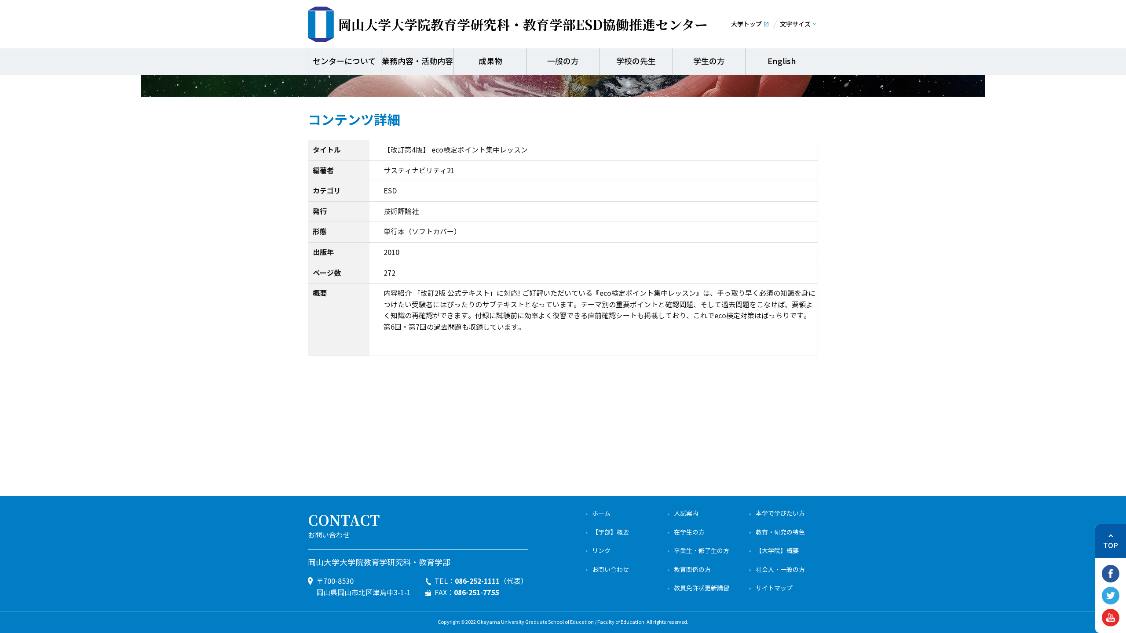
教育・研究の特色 (780, 532)
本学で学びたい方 (780, 513)
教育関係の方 (692, 570)
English (782, 61)
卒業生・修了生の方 (701, 551)
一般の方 (563, 61)
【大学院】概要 (777, 551)
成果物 (490, 61)
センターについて (344, 61)
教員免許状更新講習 (701, 588)
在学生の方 (689, 532)
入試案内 (686, 513)
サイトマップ (774, 588)
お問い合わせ (610, 570)
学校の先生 (636, 61)
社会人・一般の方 (780, 570)
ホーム (601, 513)
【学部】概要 (610, 532)
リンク (601, 551)
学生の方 (709, 61)
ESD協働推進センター (523, 24)
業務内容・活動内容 (417, 61)
